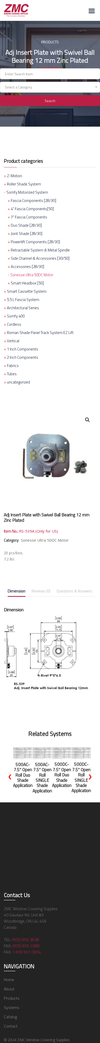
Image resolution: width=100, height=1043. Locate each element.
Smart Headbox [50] (27, 283)
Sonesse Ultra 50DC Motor (31, 275)
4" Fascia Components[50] (32, 209)
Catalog (10, 1017)
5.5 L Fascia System (23, 300)
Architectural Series (23, 308)
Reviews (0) (41, 591)
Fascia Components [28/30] (33, 200)
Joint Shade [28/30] (26, 234)
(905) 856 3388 (25, 946)
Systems (11, 1007)
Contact (10, 1026)
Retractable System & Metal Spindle (40, 250)
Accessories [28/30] (27, 267)
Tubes (12, 374)
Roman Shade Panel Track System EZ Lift (40, 333)
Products (11, 998)
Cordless (14, 324)
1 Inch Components (22, 349)
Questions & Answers (74, 591)
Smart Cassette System (26, 291)
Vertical (13, 341)
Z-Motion (14, 176)
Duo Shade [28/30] (26, 225)
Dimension (16, 591)
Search (50, 100)
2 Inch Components (22, 357)
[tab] (16, 592)
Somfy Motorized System (27, 192)
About (9, 989)
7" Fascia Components (29, 217)
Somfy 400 (16, 316)
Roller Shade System (24, 184)
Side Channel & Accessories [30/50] (40, 258)
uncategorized (18, 382)
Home (9, 979)
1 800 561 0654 (26, 952)
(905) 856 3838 (25, 939)
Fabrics (13, 366)
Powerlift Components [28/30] (35, 242)
